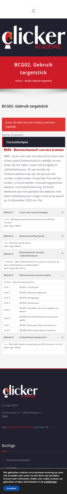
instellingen (50, 481)
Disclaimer (11, 467)
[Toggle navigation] (33, 11)
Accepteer (11, 488)
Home (18, 80)
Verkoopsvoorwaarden (18, 460)
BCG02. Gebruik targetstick (38, 80)
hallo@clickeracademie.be (20, 427)
